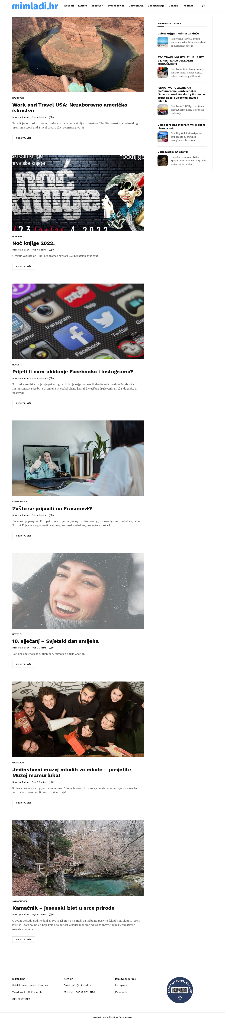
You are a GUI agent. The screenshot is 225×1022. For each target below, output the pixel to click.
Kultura (82, 5)
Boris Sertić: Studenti (172, 151)
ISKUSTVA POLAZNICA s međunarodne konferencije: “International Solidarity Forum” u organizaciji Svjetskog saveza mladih (181, 94)
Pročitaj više (23, 138)
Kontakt (188, 5)
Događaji (174, 5)
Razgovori (97, 5)
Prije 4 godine (39, 117)
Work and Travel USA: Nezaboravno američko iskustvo (69, 108)
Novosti (69, 5)
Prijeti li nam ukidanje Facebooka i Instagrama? (72, 371)
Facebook (121, 992)
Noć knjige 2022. (33, 243)
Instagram (121, 985)
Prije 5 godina (39, 648)
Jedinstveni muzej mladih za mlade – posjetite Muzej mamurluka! (71, 772)
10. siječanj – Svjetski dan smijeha (55, 641)
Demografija (136, 5)
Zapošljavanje (156, 5)
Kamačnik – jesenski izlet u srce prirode (63, 908)
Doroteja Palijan (20, 117)
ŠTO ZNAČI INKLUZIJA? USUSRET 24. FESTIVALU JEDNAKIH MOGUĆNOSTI (181, 61)
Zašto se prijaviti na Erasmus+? (52, 508)
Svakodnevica (116, 5)
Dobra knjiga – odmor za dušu (178, 33)
